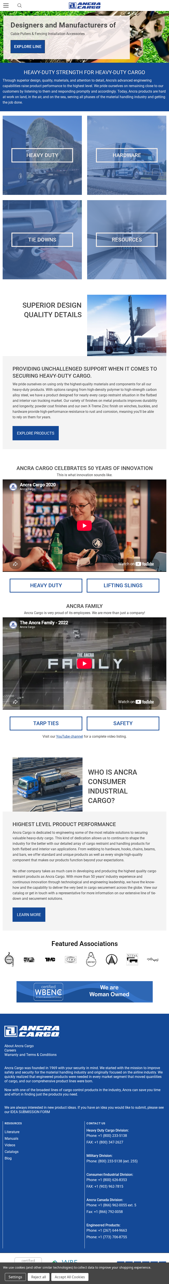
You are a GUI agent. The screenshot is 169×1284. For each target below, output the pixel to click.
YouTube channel (69, 736)
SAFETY (123, 723)
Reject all (38, 1277)
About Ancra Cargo (19, 1046)
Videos (10, 1145)
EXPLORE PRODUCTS (35, 433)
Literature (12, 1132)
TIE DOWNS (42, 239)
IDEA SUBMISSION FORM (30, 1112)
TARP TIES (46, 723)
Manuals (11, 1138)
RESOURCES (127, 239)
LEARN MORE (29, 914)
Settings (15, 1277)
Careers (10, 1050)
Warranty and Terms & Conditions (30, 1055)
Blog (8, 1158)
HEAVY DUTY (42, 155)
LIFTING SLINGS (123, 585)
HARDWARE (127, 155)
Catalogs (11, 1152)
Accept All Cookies (70, 1277)
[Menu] (6, 5)
